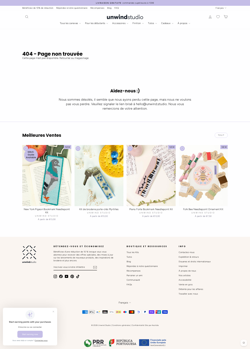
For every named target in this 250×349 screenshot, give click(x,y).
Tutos (151, 23)
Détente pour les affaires (191, 289)
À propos (183, 23)
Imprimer (183, 266)
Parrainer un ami (135, 275)
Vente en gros (186, 284)
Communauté (133, 280)
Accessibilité (185, 280)
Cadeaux (166, 23)
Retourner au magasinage (74, 58)
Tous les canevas (69, 23)
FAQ (116, 8)
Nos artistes (185, 275)
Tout (221, 135)
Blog (109, 8)
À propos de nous (187, 270)
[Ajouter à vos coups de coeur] (25, 148)
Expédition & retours (189, 257)
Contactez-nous (186, 252)
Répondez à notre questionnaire (72, 8)
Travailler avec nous (188, 293)
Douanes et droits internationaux (195, 261)
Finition (137, 23)
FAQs (129, 284)
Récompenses (97, 8)
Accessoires (119, 23)
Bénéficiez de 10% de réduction (37, 8)
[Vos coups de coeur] (218, 17)
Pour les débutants (95, 23)
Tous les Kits (133, 252)
